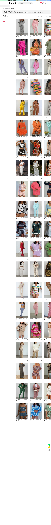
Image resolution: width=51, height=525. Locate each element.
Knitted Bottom (4, 20)
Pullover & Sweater (5, 16)
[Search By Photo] (30, 3)
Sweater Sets (4, 21)
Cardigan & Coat (5, 17)
